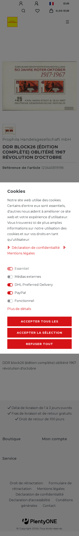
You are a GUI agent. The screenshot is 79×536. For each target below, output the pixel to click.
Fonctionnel (24, 301)
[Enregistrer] (37, 3)
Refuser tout (39, 344)
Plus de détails (19, 309)
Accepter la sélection (39, 333)
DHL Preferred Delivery (34, 285)
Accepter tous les (39, 321)
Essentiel (22, 269)
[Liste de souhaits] (37, 10)
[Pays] (52, 3)
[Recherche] (24, 10)
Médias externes (28, 277)
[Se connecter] (21, 3)
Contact (49, 506)
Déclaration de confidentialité (36, 248)
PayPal (20, 293)
